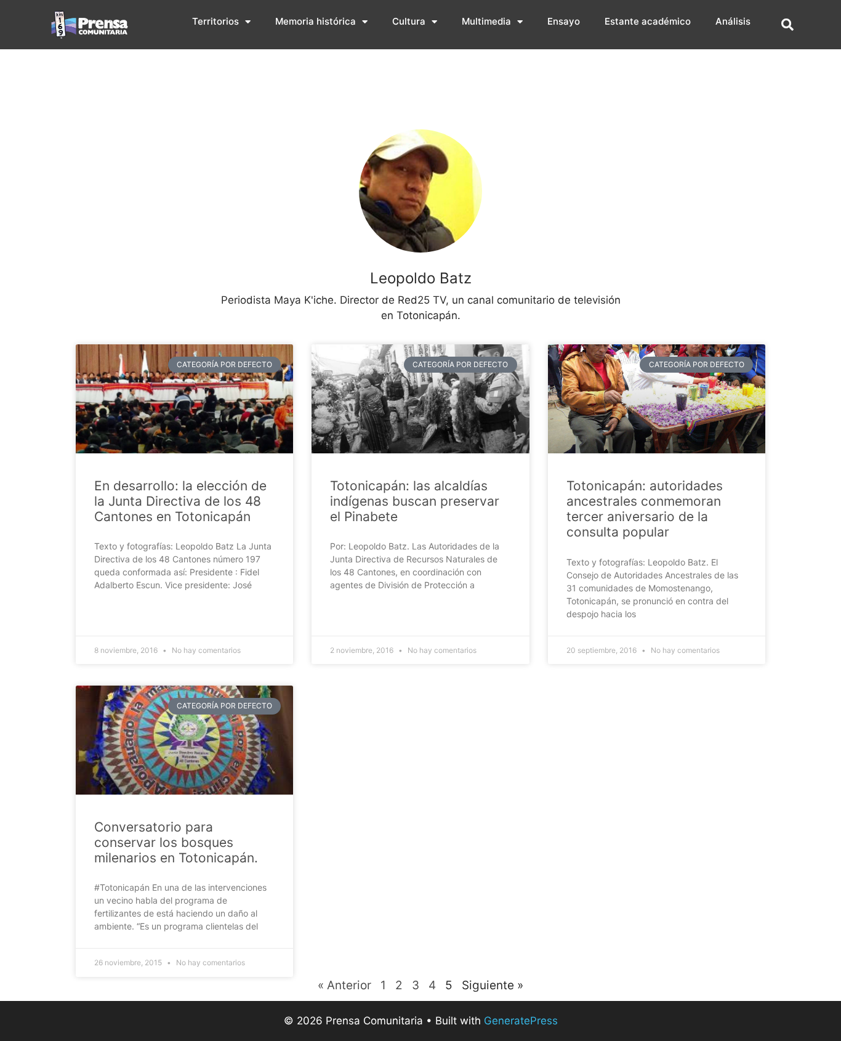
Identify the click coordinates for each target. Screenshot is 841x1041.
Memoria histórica (315, 21)
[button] (787, 24)
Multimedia (486, 21)
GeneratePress (521, 1021)
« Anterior (344, 985)
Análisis (732, 21)
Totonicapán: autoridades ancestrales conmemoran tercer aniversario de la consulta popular (644, 509)
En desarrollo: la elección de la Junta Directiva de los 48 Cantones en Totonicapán (180, 501)
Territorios (215, 21)
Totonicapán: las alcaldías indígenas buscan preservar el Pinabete (414, 501)
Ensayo (563, 21)
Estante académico (648, 21)
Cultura (408, 21)
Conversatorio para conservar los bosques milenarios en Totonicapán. (176, 842)
